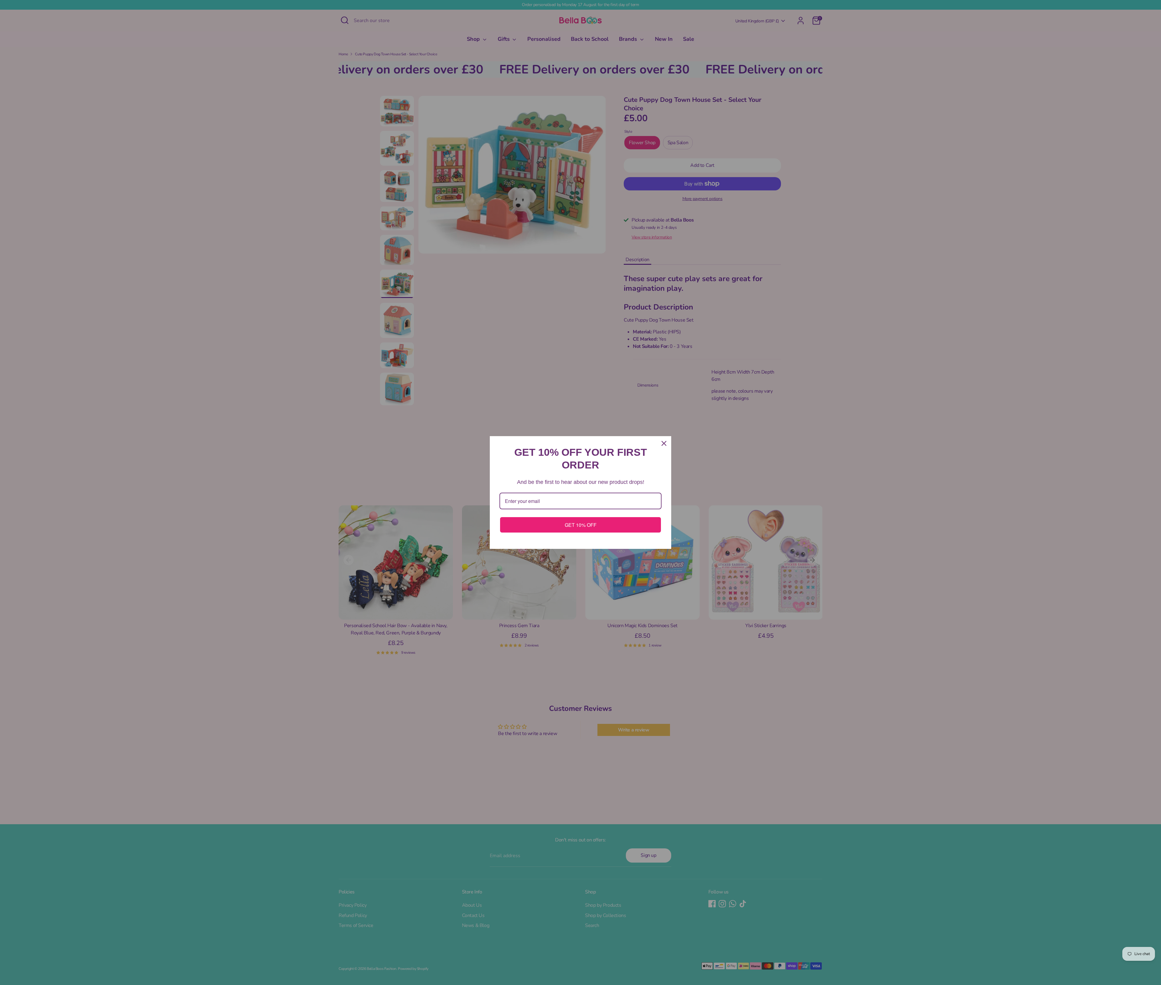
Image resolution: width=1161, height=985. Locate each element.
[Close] (664, 443)
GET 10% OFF (581, 524)
